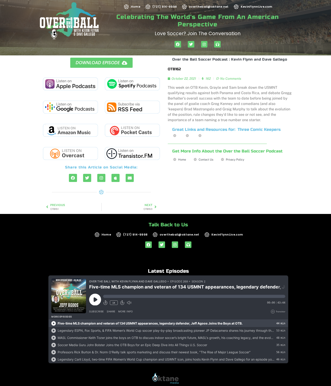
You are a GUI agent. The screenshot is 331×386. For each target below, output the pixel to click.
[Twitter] (191, 44)
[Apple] (115, 178)
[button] (101, 63)
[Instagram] (204, 44)
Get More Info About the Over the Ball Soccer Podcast (227, 151)
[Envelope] (130, 178)
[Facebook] (178, 44)
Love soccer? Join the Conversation (198, 33)
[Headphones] (217, 44)
